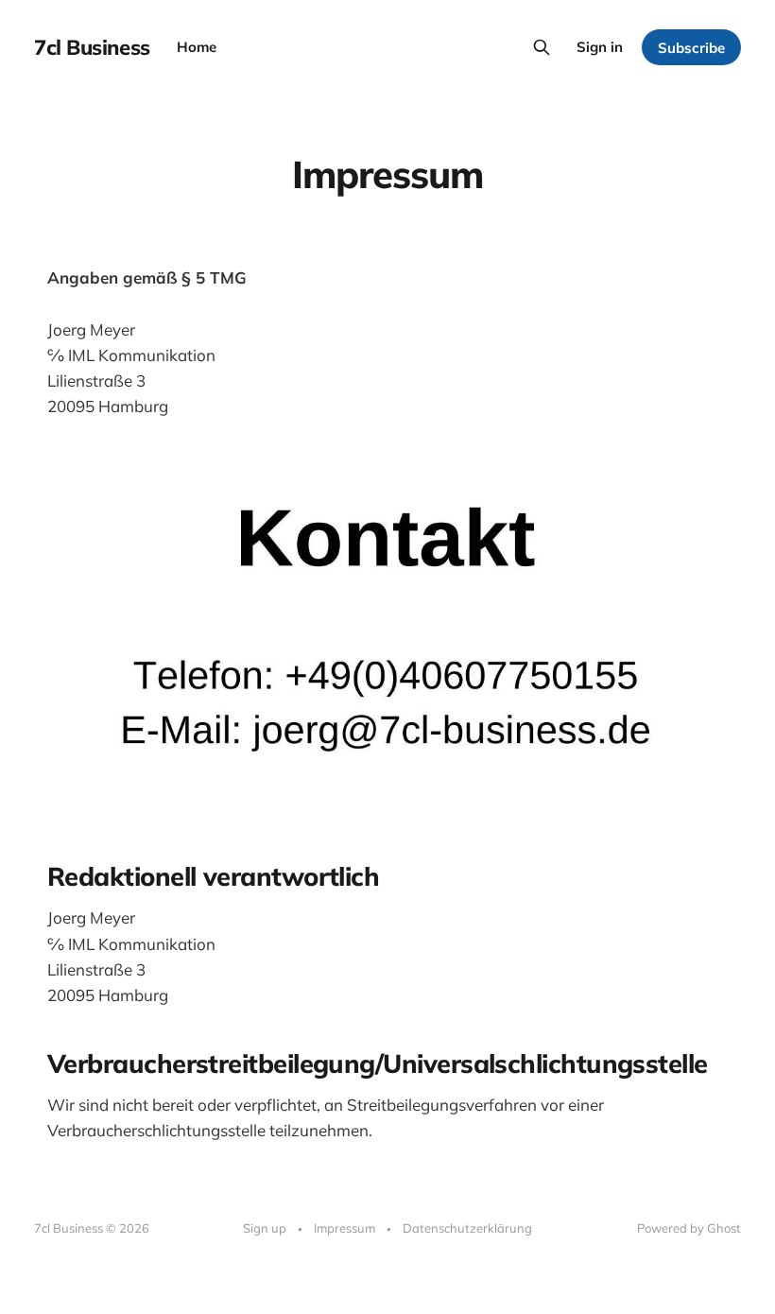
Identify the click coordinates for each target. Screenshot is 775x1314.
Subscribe (691, 48)
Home (196, 47)
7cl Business (92, 47)
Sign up (264, 1228)
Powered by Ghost (689, 1228)
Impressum (344, 1228)
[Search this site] (541, 47)
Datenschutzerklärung (467, 1228)
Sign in (600, 47)
